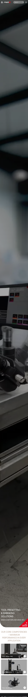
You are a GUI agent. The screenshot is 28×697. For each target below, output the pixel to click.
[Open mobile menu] (26, 2)
